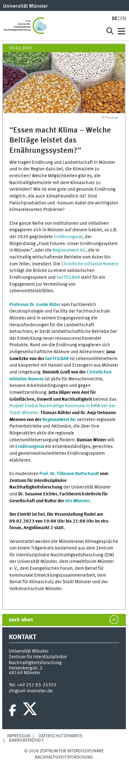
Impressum (18, 736)
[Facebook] (12, 710)
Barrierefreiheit (26, 740)
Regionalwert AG (69, 250)
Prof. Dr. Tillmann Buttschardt (69, 473)
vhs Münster (77, 501)
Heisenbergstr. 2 (26, 668)
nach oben (21, 620)
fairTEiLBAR (68, 277)
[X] (31, 710)
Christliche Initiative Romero (89, 264)
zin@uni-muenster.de (31, 691)
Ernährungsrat (68, 236)
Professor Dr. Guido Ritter (34, 304)
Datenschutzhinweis (60, 736)
